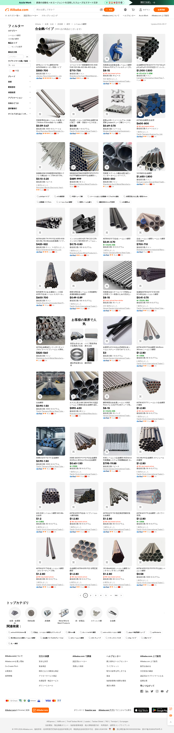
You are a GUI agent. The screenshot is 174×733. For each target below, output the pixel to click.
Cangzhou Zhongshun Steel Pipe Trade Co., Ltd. (151, 78)
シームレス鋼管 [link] (80, 24)
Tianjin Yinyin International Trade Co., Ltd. (84, 131)
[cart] (134, 10)
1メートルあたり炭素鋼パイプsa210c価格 (104, 196)
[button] (101, 9)
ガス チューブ (96, 638)
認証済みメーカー (80, 661)
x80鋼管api (126, 202)
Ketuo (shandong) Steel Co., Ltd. (48, 250)
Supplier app (90, 710)
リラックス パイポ (114, 638)
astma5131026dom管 (18, 632)
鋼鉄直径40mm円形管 (107, 202)
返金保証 (42, 666)
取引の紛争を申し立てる (116, 671)
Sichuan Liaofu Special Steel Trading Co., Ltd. (151, 182)
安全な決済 (43, 661)
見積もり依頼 (78, 666)
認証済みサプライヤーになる (151, 676)
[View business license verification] (110, 729)
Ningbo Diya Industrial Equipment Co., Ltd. (117, 131)
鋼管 (68, 24)
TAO (107, 721)
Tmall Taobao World (74, 721)
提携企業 (143, 681)
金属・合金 (49, 24)
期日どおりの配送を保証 (48, 671)
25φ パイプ (132, 638)
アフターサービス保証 (48, 676)
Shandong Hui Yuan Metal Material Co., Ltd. (84, 76)
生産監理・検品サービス (48, 681)
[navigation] (19, 310)
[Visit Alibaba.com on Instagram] (157, 691)
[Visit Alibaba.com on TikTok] (167, 691)
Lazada (87, 721)
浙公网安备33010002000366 (128, 729)
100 (116, 595)
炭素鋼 (60, 24)
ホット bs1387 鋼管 (89, 632)
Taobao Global (97, 721)
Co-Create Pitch (11, 666)
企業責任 (8, 671)
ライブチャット (112, 666)
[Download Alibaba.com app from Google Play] (160, 710)
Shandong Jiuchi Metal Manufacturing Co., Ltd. (117, 184)
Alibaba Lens (10, 710)
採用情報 (8, 676)
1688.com (61, 721)
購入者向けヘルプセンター (117, 661)
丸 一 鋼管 (14, 643)
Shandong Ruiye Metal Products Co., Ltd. (84, 253)
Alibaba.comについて (14, 656)
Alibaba (38, 24)
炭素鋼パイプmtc (45, 202)
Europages (124, 721)
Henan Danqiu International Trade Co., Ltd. (117, 81)
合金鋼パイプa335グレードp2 (53, 638)
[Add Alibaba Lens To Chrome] (40, 710)
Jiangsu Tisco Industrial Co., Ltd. (49, 76)
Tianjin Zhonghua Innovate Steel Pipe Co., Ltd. (50, 303)
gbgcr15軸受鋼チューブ (137, 632)
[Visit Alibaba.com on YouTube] (162, 691)
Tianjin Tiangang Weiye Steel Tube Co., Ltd (117, 253)
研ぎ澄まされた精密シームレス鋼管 (23, 638)
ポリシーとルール (46, 686)
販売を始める (145, 666)
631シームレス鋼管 (77, 638)
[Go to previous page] (80, 595)
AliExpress (51, 721)
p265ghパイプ (44, 196)
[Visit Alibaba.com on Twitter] (151, 691)
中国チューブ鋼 (77, 196)
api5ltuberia (156, 632)
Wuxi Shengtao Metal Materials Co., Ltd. (50, 131)
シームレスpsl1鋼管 (65, 202)
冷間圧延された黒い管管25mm (136, 196)
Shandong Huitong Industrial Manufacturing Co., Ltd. (151, 250)
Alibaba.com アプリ (107, 710)
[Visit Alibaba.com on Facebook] (141, 691)
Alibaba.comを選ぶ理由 (14, 661)
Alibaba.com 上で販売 (148, 661)
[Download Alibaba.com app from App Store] (141, 710)
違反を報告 (110, 686)
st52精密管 (60, 196)
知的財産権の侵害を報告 (116, 681)
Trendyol (114, 721)
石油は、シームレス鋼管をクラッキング (47, 632)
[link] (170, 709)
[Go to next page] (121, 595)
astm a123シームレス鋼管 (112, 632)
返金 (108, 676)
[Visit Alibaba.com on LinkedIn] (146, 691)
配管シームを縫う (86, 202)
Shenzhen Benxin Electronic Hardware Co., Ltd (50, 187)
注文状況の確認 (146, 671)
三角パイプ (147, 638)
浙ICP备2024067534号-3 (152, 729)
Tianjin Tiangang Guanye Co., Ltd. (150, 134)
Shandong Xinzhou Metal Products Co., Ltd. (84, 184)
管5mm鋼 (71, 632)
